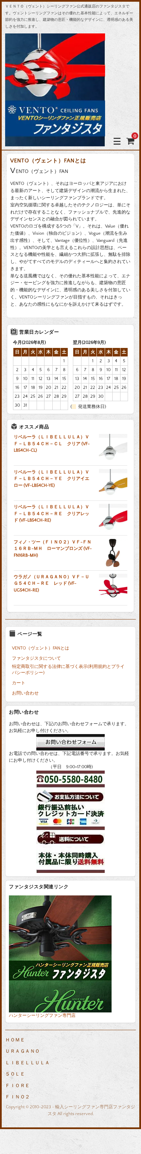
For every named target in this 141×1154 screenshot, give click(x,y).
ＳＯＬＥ (15, 1074)
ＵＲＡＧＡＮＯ (22, 1051)
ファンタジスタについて (36, 658)
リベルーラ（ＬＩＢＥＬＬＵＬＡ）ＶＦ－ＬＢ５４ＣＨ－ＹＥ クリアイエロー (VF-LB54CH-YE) (51, 479)
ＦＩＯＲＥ (17, 1086)
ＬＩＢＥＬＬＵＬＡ (27, 1063)
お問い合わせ (25, 693)
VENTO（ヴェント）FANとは (40, 648)
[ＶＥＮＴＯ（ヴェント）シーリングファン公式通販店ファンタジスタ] (55, 141)
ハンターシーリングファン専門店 (42, 1015)
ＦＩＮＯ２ (17, 1097)
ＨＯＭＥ (15, 1040)
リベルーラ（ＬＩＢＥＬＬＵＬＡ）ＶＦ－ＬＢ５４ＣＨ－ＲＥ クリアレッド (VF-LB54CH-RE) (51, 514)
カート (18, 683)
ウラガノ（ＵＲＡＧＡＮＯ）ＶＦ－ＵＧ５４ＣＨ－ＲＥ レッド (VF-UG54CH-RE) (51, 583)
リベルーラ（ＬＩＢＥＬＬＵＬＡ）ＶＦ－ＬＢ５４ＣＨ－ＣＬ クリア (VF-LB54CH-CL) (52, 444)
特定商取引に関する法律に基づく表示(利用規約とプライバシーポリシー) (68, 669)
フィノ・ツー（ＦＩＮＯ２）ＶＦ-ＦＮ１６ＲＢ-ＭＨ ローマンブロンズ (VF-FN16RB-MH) (53, 549)
